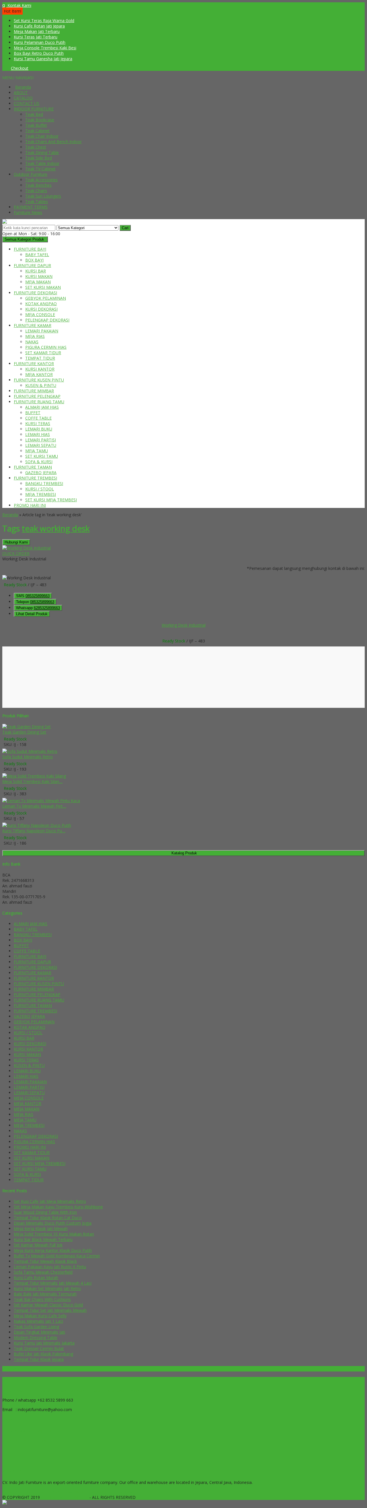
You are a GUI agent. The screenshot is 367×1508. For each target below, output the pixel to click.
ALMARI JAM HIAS (42, 407)
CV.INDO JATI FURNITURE (65, 1497)
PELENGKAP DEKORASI (47, 320)
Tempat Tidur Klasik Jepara (39, 1359)
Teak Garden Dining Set (24, 732)
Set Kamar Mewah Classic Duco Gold (48, 1305)
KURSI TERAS (37, 423)
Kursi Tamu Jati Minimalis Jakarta (44, 1343)
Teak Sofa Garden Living (36, 1326)
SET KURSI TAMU (41, 456)
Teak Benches (38, 185)
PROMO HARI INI (30, 505)
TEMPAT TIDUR (40, 358)
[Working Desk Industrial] (26, 548)
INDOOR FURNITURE (34, 109)
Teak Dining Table (42, 152)
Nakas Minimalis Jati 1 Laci (38, 1321)
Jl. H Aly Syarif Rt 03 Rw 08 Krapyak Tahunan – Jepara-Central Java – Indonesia (74, 1390)
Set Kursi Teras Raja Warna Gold (44, 20)
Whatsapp (38, 608)
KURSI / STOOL (39, 489)
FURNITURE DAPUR (32, 265)
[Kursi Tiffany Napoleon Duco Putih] (36, 825)
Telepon (35, 602)
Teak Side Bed (38, 158)
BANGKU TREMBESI (44, 483)
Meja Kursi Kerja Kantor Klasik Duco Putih (53, 1250)
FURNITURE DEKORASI (35, 292)
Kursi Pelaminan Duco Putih (39, 42)
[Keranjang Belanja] (3, 68)
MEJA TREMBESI (40, 494)
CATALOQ (23, 98)
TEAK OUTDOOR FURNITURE (30, 1440)
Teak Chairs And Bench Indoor (53, 141)
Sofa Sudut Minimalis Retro (27, 756)
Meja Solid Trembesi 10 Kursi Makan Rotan (54, 1234)
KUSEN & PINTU (40, 385)
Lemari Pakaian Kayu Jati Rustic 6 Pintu (50, 1266)
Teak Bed (34, 114)
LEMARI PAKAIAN (41, 331)
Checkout (19, 68)
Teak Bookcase (39, 119)
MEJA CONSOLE (40, 314)
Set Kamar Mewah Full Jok (38, 1245)
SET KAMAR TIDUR (43, 352)
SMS (33, 596)
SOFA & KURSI (38, 461)
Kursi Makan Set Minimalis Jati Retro (47, 1288)
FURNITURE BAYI (30, 249)
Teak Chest (35, 147)
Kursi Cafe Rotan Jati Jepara (39, 26)
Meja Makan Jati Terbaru (37, 31)
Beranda (23, 87)
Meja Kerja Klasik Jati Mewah (41, 1228)
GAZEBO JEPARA (40, 472)
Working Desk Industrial (184, 625)
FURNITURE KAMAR (32, 325)
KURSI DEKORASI (41, 309)
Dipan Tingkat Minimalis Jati (39, 1332)
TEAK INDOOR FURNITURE (27, 1431)
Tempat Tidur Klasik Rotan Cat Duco (48, 1217)
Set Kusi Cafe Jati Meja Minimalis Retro (50, 1201)
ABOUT (21, 92)
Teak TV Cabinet (40, 169)
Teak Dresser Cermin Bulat (39, 1348)
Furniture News (28, 212)
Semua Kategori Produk (24, 239)
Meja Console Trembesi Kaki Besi (45, 47)
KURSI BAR (35, 271)
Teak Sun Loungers (43, 196)
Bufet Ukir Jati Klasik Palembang (43, 1354)
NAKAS (31, 341)
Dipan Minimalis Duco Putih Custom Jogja (52, 1223)
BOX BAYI (34, 260)
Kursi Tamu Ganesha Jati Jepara (43, 58)
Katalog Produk (184, 853)
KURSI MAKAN (38, 276)
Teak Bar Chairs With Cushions (42, 1299)
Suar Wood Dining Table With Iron (45, 1212)
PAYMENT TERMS (31, 207)
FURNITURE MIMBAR (34, 390)
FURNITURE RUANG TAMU (39, 401)
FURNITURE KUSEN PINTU (39, 380)
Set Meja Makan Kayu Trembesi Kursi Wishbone (58, 1206)
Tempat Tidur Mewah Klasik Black (45, 1261)
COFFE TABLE (38, 418)
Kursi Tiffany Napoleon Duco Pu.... (33, 830)
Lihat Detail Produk (32, 614)
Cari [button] (125, 228)
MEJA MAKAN (38, 282)
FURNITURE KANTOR (34, 363)
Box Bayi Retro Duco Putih (39, 53)
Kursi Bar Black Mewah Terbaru (43, 1239)
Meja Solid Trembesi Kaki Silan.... (32, 781)
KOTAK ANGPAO (41, 303)
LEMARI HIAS (37, 434)
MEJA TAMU (36, 450)
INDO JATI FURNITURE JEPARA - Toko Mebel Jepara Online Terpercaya (68, 1492)
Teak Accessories (41, 179)
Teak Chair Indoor (41, 136)
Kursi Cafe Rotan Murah (36, 1277)
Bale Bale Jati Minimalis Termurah (45, 1294)
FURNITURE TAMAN (33, 467)
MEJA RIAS (35, 336)
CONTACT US (26, 103)
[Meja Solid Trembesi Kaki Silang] (34, 776)
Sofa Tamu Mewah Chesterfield (43, 1272)
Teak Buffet (36, 125)
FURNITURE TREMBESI (35, 478)
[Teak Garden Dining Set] (26, 726)
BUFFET (32, 412)
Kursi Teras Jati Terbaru (35, 37)
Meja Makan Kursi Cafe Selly (40, 1315)
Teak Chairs (36, 190)
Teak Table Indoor (42, 163)
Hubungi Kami (16, 542)
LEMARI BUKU (38, 429)
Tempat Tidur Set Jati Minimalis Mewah (50, 1310)
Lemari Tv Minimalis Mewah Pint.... (34, 806)
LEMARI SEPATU (40, 445)
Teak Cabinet (37, 130)
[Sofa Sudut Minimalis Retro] (29, 751)
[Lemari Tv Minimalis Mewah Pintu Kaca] (41, 800)
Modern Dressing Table (35, 1337)
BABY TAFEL (37, 254)
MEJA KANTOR (39, 374)
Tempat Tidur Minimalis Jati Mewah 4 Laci (52, 1283)
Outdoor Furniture (30, 174)
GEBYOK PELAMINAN (45, 298)
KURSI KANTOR (39, 369)
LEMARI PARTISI (40, 440)
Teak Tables (36, 201)
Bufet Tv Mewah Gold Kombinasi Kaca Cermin (57, 1255)
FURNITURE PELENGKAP (37, 396)
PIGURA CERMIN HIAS (46, 347)
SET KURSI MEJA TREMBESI (51, 499)
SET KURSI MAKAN (43, 287)
